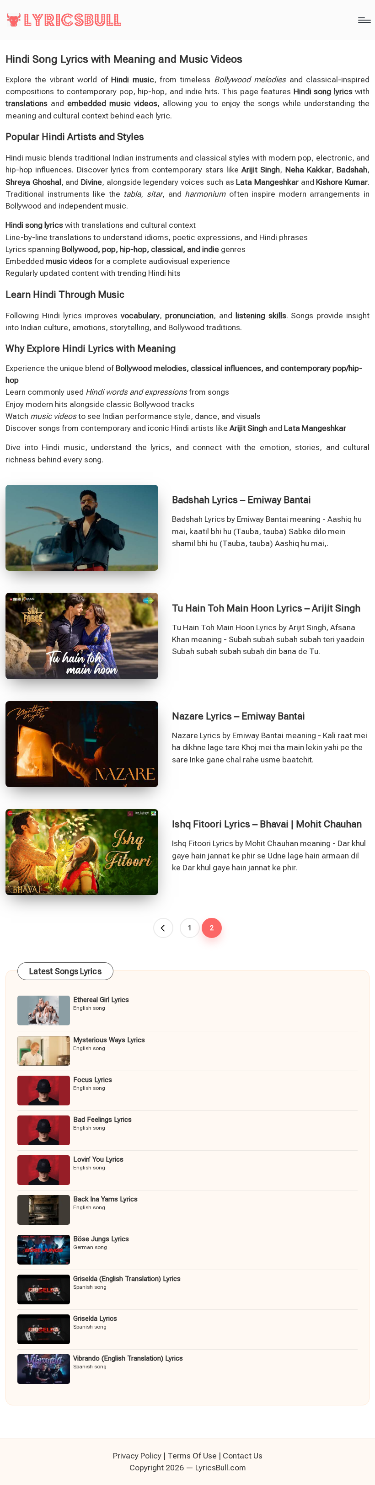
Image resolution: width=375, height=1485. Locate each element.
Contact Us (242, 1455)
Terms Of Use (192, 1455)
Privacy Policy (137, 1455)
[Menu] (364, 20)
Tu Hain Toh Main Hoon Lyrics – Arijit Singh (266, 608)
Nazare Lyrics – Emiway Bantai (238, 716)
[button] (163, 928)
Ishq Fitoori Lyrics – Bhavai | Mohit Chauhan (267, 824)
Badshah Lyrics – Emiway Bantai (241, 499)
